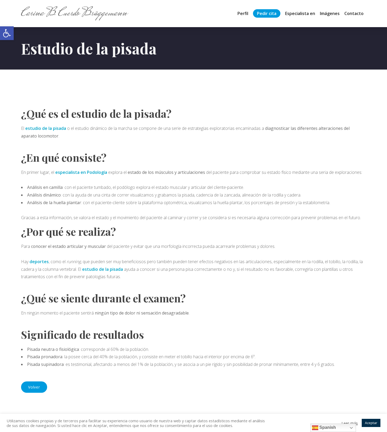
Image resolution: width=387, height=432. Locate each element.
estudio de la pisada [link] (45, 128)
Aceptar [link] (371, 422)
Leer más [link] (349, 423)
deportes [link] (39, 261)
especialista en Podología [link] (81, 172)
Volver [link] (34, 387)
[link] (7, 33)
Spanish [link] (327, 427)
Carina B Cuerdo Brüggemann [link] (74, 14)
